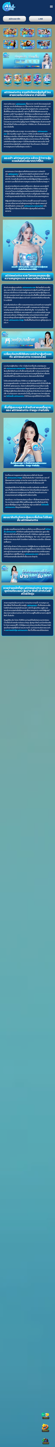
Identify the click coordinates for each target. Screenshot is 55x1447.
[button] (51, 6)
